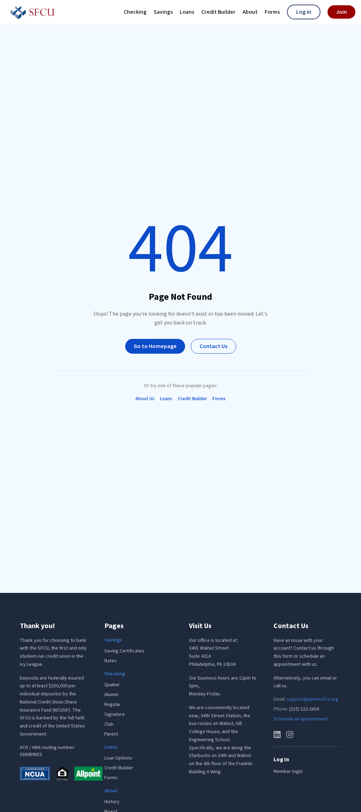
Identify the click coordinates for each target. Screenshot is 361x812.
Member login (288, 771)
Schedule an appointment (301, 719)
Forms (272, 12)
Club (109, 724)
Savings (163, 12)
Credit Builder (218, 12)
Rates (110, 660)
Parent (111, 734)
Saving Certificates (124, 651)
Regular (112, 704)
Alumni (111, 694)
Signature (114, 714)
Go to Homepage (155, 346)
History (112, 801)
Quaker (112, 684)
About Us (144, 398)
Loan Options (118, 758)
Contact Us (213, 346)
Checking (135, 12)
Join (341, 12)
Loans (187, 12)
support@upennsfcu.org (312, 699)
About (250, 12)
